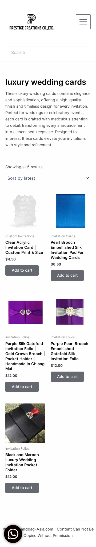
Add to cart (22, 270)
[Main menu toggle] (83, 21)
